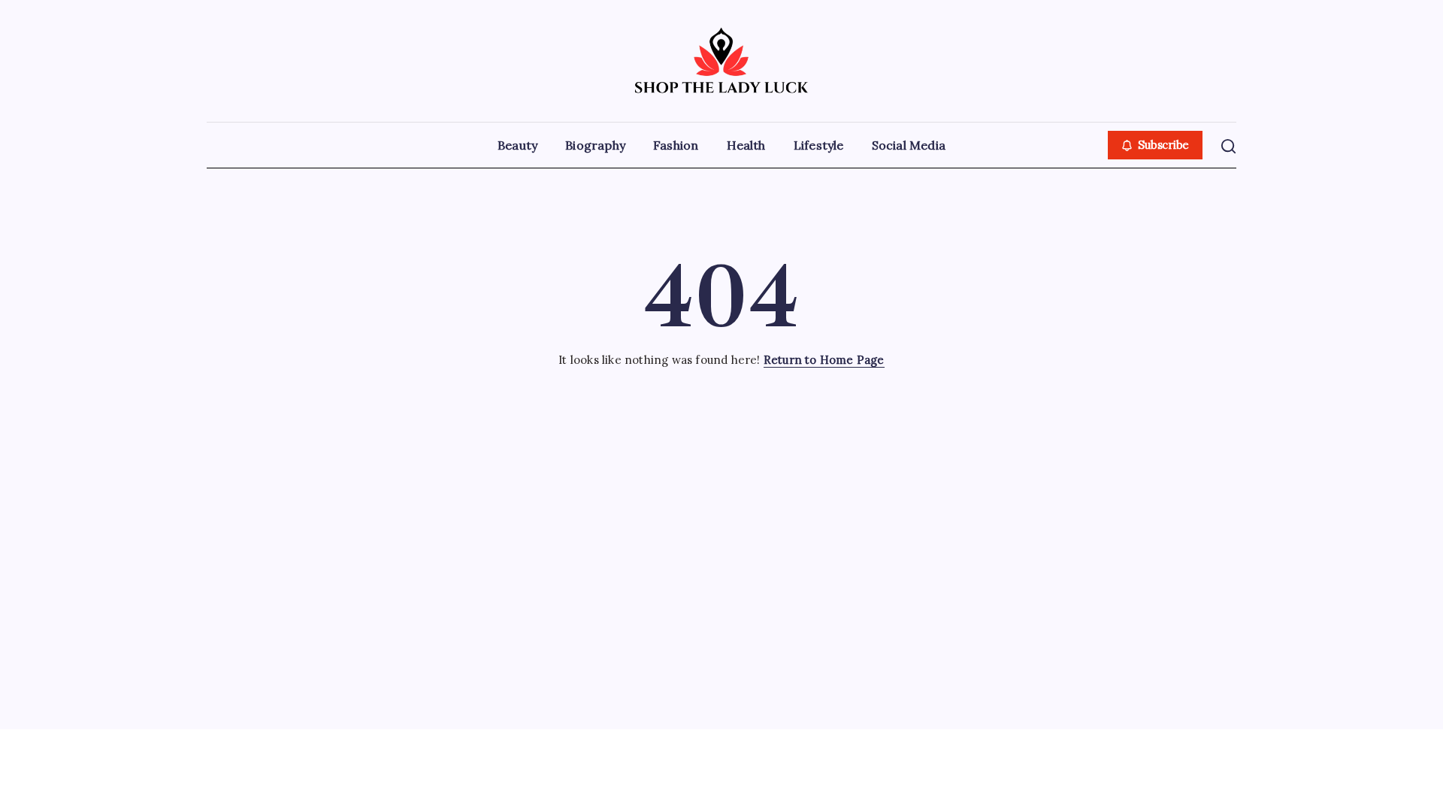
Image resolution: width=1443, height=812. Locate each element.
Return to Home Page (824, 360)
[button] (1155, 145)
